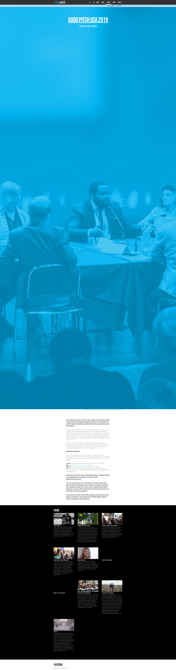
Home (97, 2)
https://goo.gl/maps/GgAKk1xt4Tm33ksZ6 (81, 465)
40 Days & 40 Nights (88, 586)
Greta (64, 625)
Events (108, 2)
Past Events (118, 6)
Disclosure (88, 553)
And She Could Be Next (64, 553)
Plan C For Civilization (112, 519)
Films (114, 2)
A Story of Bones (112, 586)
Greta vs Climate (64, 586)
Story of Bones (112, 553)
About (102, 2)
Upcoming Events (110, 6)
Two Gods (64, 519)
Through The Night (88, 519)
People (119, 2)
